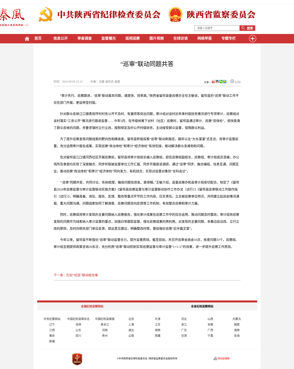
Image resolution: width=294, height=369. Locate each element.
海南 (237, 330)
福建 (237, 324)
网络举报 (204, 38)
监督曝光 (108, 38)
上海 (131, 324)
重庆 (52, 335)
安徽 (210, 324)
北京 (131, 318)
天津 (157, 318)
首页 (38, 38)
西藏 (157, 335)
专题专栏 (228, 38)
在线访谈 (180, 38)
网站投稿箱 (224, 358)
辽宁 (52, 324)
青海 (237, 335)
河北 (184, 318)
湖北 (131, 330)
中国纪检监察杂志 (78, 318)
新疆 (52, 341)
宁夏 (210, 335)
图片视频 (156, 38)
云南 (131, 335)
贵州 (105, 335)
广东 (184, 330)
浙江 (184, 324)
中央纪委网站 (52, 318)
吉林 (78, 324)
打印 (237, 82)
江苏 (157, 324)
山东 (78, 330)
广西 (210, 330)
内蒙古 (237, 318)
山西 (210, 318)
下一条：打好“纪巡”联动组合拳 (76, 275)
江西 (52, 330)
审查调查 (84, 38)
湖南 (157, 330)
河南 (105, 330)
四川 (78, 335)
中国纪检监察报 (105, 318)
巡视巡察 (132, 38)
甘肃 (184, 335)
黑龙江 (105, 324)
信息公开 (60, 38)
